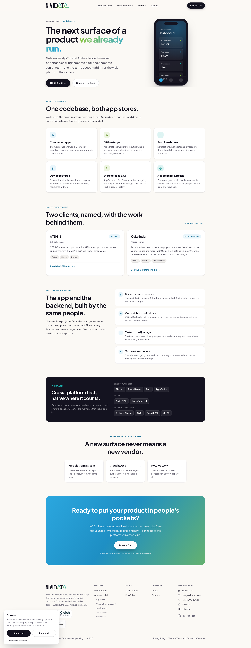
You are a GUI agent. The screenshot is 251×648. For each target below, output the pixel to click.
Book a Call (196, 5)
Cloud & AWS (101, 612)
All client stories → (195, 223)
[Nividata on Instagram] (179, 615)
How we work (105, 5)
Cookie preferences (196, 638)
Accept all (19, 633)
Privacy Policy (159, 638)
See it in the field (85, 82)
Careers (156, 595)
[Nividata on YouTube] (193, 615)
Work (141, 5)
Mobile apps (101, 608)
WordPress (101, 616)
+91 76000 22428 (190, 599)
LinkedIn (186, 609)
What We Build (52, 21)
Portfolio (130, 595)
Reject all (44, 633)
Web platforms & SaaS (106, 604)
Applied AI (100, 599)
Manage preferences (17, 640)
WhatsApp (187, 604)
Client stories (132, 590)
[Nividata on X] (184, 615)
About (154, 5)
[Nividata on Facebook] (188, 615)
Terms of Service (176, 638)
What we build (124, 5)
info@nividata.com (191, 595)
